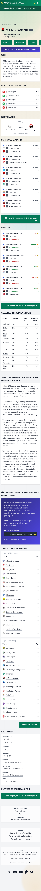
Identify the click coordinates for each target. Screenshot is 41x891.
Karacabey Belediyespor (15, 669)
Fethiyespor (10, 657)
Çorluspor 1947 (12, 591)
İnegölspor (10, 661)
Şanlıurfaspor (11, 578)
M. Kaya (5, 353)
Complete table (28, 724)
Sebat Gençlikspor (13, 633)
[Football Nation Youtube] (21, 872)
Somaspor (10, 616)
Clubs (18, 8)
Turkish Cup (14, 36)
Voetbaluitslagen (20, 811)
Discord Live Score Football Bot (20, 833)
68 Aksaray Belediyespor (15, 608)
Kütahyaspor (11, 682)
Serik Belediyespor (13, 708)
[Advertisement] (20, 18)
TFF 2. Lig (5, 36)
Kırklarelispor (11, 674)
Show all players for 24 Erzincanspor (20, 796)
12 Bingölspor (11, 699)
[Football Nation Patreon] (26, 872)
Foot (20, 814)
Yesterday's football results (20, 819)
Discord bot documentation (15, 540)
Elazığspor (7, 393)
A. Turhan (6, 346)
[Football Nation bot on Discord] (15, 872)
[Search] (34, 3)
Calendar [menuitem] (20, 42)
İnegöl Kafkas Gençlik (14, 629)
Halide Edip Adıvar (13, 691)
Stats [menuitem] (33, 42)
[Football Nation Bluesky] (31, 872)
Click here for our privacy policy (20, 863)
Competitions (8, 8)
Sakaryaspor (11, 652)
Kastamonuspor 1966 (14, 582)
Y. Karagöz (6, 338)
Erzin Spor (10, 695)
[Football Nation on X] (9, 872)
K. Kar (5, 350)
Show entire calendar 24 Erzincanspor (21, 218)
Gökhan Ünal (5, 329)
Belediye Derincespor (14, 612)
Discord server (10, 526)
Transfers (27, 8)
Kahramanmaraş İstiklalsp (15, 716)
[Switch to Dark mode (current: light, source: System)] (37, 3)
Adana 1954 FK (31, 404)
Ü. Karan (6, 342)
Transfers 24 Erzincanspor (13, 769)
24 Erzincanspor (12, 678)
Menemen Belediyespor (15, 586)
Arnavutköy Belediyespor (15, 620)
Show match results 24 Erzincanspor (20, 306)
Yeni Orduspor (11, 704)
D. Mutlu (6, 357)
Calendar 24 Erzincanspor (13, 775)
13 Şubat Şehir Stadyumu (12, 762)
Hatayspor (10, 569)
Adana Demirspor (13, 561)
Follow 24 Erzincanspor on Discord (21, 49)
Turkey (5, 749)
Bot (34, 8)
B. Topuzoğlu (6, 362)
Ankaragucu (10, 648)
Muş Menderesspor (13, 599)
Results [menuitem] (6, 42)
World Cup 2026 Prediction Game (20, 836)
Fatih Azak (6, 324)
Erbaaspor (10, 595)
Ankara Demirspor (13, 665)
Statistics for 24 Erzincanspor (14, 781)
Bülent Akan (5, 334)
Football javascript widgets (20, 839)
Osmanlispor (11, 574)
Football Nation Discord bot (20, 455)
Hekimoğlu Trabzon (13, 686)
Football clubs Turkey (8, 25)
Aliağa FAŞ (10, 625)
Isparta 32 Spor (12, 603)
